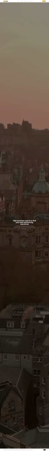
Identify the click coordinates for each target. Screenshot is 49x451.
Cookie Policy (33, 449)
